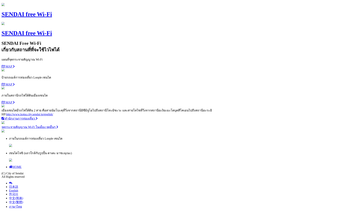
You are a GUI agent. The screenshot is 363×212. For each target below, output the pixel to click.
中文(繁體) (16, 202)
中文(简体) (16, 198)
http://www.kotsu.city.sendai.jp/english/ (29, 114)
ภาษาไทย (15, 206)
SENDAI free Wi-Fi (27, 14)
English (13, 190)
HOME (17, 167)
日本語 (13, 186)
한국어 (13, 194)
